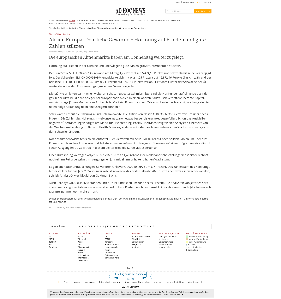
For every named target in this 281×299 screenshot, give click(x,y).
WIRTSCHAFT (82, 20)
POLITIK (93, 20)
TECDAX (52, 241)
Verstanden (175, 294)
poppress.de (164, 247)
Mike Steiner (193, 282)
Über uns (158, 282)
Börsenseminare (112, 257)
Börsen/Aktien (55, 34)
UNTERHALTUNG (112, 20)
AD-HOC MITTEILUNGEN (75, 24)
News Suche (201, 11)
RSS (199, 2)
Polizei (80, 252)
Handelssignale (111, 247)
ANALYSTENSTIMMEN (92, 24)
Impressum (89, 282)
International (83, 257)
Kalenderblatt (83, 260)
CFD (106, 236)
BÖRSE (72, 20)
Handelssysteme (112, 244)
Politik (80, 241)
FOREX (107, 239)
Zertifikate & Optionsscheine (111, 253)
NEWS (51, 20)
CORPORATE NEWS (108, 24)
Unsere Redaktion (175, 282)
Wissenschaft (83, 247)
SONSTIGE (175, 20)
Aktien (107, 250)
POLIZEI (150, 20)
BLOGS (178, 2)
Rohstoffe (109, 241)
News (66, 282)
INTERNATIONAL (162, 20)
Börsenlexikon (59, 226)
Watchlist (136, 239)
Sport (80, 244)
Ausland (81, 250)
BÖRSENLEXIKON (189, 2)
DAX (51, 236)
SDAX (51, 244)
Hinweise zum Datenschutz (137, 282)
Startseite (73, 28)
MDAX (51, 239)
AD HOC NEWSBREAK (141, 236)
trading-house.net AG (168, 236)
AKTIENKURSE (62, 20)
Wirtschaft (82, 239)
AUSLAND (141, 20)
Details (165, 294)
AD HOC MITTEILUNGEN (57, 24)
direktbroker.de (165, 244)
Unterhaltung (83, 255)
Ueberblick (90, 28)
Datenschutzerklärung (109, 282)
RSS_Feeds (136, 244)
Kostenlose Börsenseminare (166, 240)
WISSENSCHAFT (128, 20)
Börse (81, 28)
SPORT (101, 20)
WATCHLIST (207, 2)
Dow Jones (53, 247)
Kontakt (135, 247)
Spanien (66, 34)
